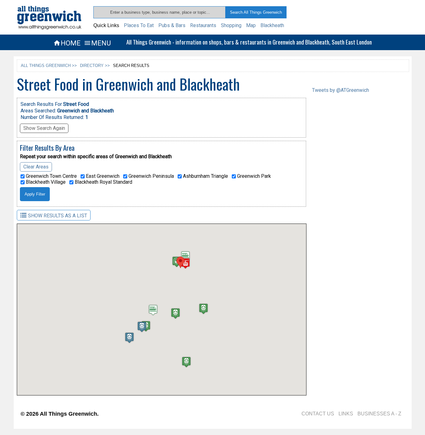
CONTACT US (317, 413)
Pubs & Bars (171, 25)
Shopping (231, 25)
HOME (67, 43)
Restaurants (203, 25)
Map (251, 25)
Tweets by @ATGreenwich (340, 90)
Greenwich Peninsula (150, 176)
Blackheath (272, 25)
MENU (97, 43)
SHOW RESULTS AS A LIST (57, 216)
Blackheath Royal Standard (102, 182)
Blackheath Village (45, 182)
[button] (180, 262)
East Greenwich (102, 176)
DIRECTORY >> (95, 65)
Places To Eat (139, 25)
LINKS (346, 413)
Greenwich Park (253, 176)
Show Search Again (44, 128)
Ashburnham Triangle (205, 176)
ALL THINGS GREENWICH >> (49, 65)
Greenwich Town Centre (51, 176)
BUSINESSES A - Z (379, 413)
